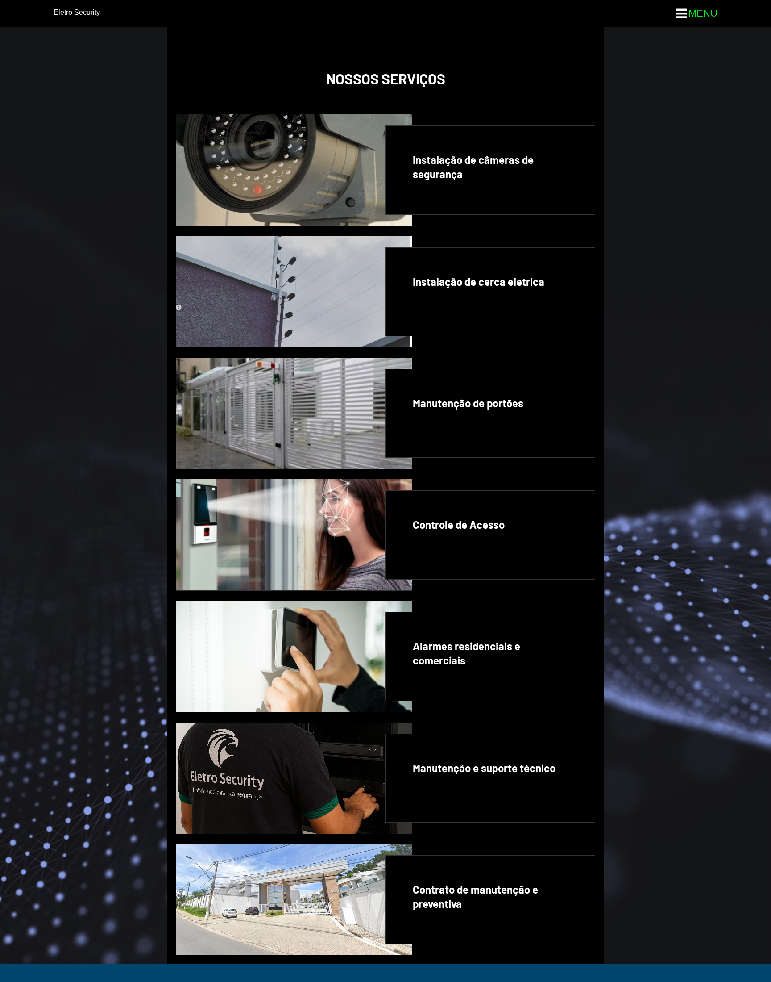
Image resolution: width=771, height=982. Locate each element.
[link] (490, 167)
